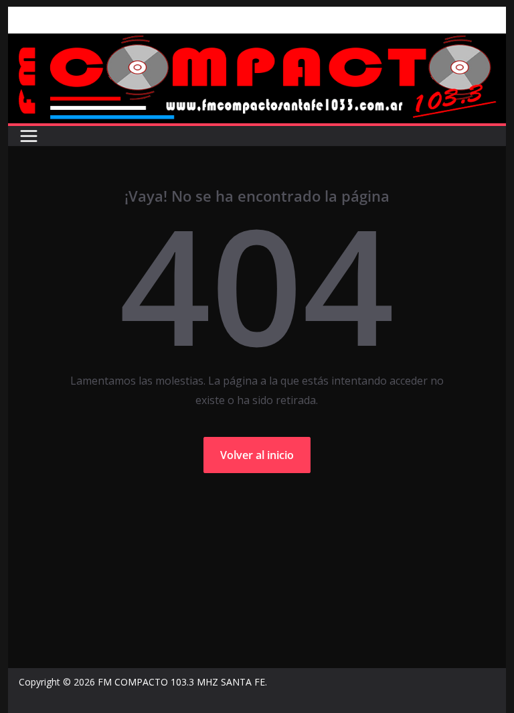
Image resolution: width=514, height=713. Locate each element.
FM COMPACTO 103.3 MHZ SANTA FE (181, 681)
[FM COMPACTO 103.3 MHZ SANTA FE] (257, 43)
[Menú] (29, 136)
